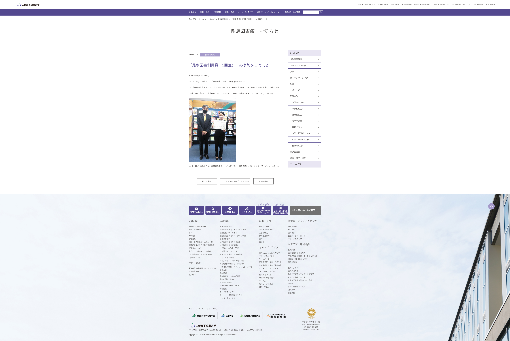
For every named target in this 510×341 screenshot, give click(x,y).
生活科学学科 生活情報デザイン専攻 (203, 268)
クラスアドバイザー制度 (268, 268)
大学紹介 (192, 12)
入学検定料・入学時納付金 (230, 276)
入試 (292, 71)
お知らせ (211, 19)
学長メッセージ (195, 230)
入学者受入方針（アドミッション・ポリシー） (238, 267)
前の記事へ (206, 181)
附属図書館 (223, 19)
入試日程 (223, 273)
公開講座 (291, 250)
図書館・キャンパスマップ (268, 12)
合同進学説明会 (226, 282)
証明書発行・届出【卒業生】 (270, 265)
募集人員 (223, 270)
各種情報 (223, 289)
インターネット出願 (227, 298)
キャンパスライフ (245, 12)
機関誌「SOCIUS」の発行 (298, 259)
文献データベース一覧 (296, 236)
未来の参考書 (293, 271)
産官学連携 (292, 262)
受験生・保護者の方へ (366, 4)
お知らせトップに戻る (235, 181)
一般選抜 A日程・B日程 (229, 248)
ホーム (201, 19)
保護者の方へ (298, 145)
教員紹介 (192, 275)
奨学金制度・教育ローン (229, 286)
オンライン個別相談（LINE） (231, 295)
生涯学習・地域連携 (291, 12)
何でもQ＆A (264, 287)
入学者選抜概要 (226, 227)
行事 (292, 84)
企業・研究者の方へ (301, 133)
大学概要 (192, 236)
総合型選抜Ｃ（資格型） (229, 245)
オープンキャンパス (299, 78)
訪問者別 (294, 96)
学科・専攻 (204, 12)
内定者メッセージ (266, 230)
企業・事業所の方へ (422, 4)
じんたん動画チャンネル (297, 277)
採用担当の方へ (265, 236)
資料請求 (480, 4)
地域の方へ (395, 4)
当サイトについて (196, 309)
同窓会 (290, 284)
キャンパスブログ (298, 65)
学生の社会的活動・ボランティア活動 (302, 256)
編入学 (261, 242)
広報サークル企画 (266, 284)
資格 (261, 239)
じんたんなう (293, 268)
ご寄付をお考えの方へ (441, 4)
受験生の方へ (298, 115)
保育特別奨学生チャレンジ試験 (232, 264)
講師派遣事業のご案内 (296, 253)
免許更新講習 (296, 59)
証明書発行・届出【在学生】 (270, 262)
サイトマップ (212, 309)
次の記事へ (263, 181)
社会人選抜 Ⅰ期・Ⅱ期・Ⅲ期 (232, 261)
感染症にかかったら (267, 278)
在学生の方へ (383, 4)
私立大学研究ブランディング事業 (301, 274)
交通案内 (491, 4)
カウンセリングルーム (267, 271)
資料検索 (291, 233)
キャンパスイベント (267, 256)
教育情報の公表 (195, 248)
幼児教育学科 (194, 271)
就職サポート (264, 227)
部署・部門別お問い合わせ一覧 (201, 242)
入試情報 (217, 12)
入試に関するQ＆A (227, 279)
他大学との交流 (265, 275)
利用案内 (291, 230)
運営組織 (192, 239)
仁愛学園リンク (195, 258)
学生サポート (264, 259)
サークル (262, 281)
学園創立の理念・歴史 (197, 227)
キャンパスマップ (295, 239)
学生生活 (296, 90)
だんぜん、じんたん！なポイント (272, 253)
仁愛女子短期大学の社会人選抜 (300, 280)
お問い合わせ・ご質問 (463, 4)
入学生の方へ (298, 102)
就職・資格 (229, 12)
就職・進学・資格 (298, 158)
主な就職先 (263, 233)
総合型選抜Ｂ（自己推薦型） (231, 242)
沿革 (190, 233)
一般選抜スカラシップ (228, 251)
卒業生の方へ (407, 4)
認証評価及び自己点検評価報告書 (201, 245)
